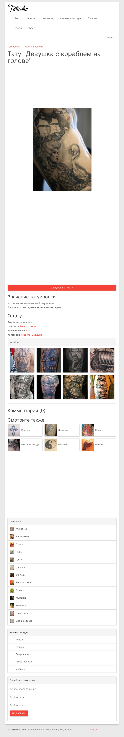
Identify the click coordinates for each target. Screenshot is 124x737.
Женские (21, 605)
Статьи (18, 28)
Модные (20, 669)
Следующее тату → (62, 287)
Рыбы (19, 551)
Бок (28, 330)
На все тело (22, 613)
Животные (22, 528)
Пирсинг (92, 18)
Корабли (38, 46)
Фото (17, 18)
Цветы (19, 559)
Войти (110, 37)
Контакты (95, 729)
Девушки (37, 334)
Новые (19, 639)
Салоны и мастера (70, 18)
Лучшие (19, 647)
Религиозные (23, 582)
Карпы (99, 430)
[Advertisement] (62, 87)
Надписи (21, 567)
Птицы (99, 444)
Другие (20, 590)
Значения (47, 18)
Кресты (25, 430)
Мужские (21, 597)
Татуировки (14, 46)
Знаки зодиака (24, 620)
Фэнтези (20, 574)
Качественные (23, 661)
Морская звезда (30, 444)
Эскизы (31, 18)
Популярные (22, 654)
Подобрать (18, 713)
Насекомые (22, 536)
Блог (32, 28)
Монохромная (28, 326)
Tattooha (18, 8)
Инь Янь (62, 444)
